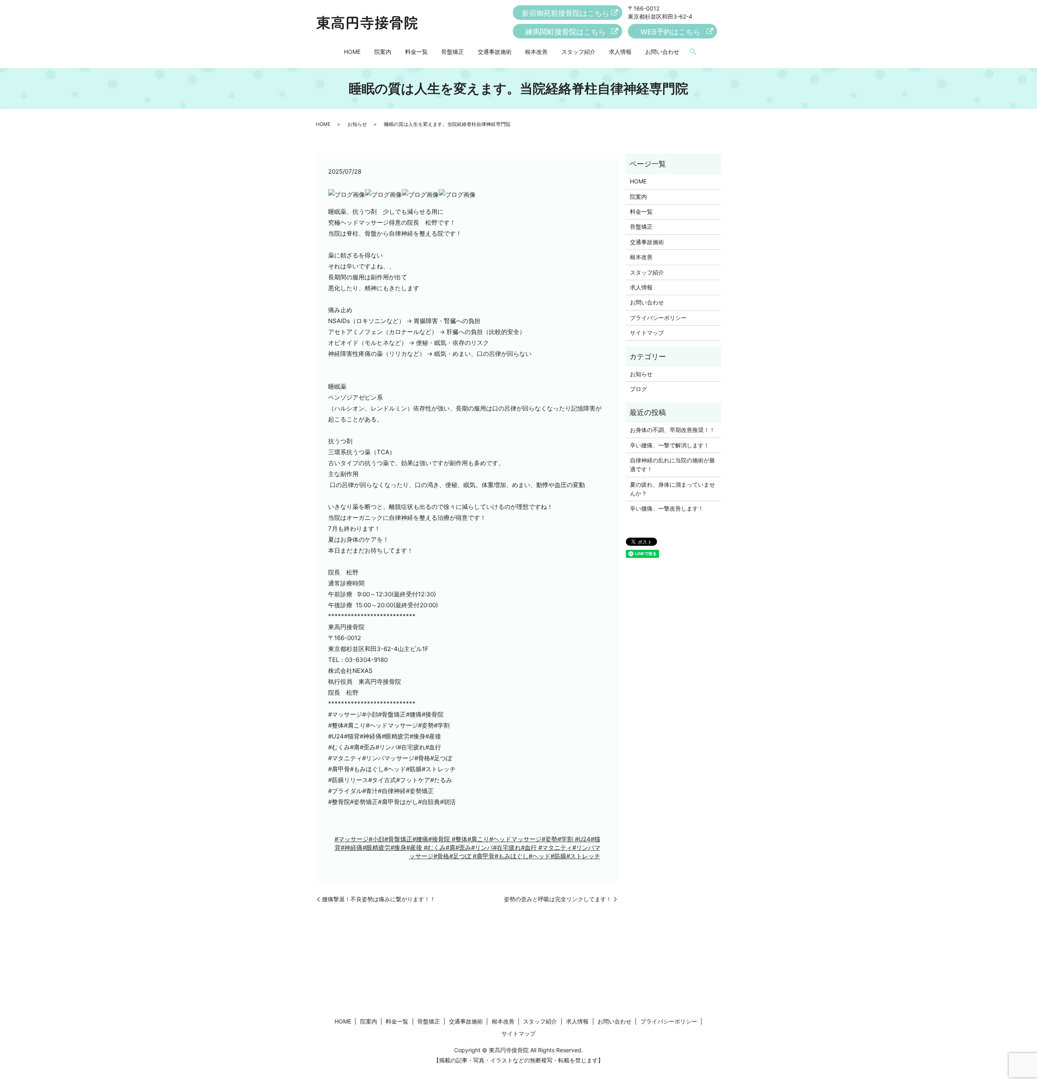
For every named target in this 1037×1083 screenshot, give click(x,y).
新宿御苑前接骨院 (565, 13)
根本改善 (536, 51)
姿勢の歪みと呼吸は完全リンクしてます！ (558, 899)
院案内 (382, 51)
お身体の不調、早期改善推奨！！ (672, 429)
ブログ (638, 388)
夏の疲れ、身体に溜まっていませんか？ (672, 489)
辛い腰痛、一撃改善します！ (667, 508)
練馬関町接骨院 (565, 32)
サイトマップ (647, 332)
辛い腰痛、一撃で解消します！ (669, 445)
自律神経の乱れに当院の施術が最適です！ (672, 464)
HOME (352, 51)
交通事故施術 (495, 51)
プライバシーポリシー (658, 317)
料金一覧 (416, 51)
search (693, 52)
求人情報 (620, 51)
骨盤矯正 (452, 51)
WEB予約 (670, 32)
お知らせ (357, 124)
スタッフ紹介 (578, 51)
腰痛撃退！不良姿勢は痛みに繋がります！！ (378, 899)
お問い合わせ (662, 51)
